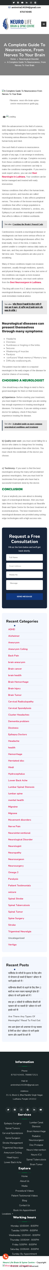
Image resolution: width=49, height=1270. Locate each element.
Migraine (13, 806)
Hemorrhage (15, 754)
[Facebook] (18, 2)
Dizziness (13, 727)
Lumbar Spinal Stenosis (21, 787)
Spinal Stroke (15, 898)
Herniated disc (16, 760)
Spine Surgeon (12, 1138)
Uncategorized (16, 938)
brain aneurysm (16, 662)
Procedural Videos (24, 1190)
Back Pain (13, 655)
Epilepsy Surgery (12, 1123)
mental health (16, 800)
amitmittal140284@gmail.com (26, 7)
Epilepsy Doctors (17, 734)
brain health (14, 675)
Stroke (12, 924)
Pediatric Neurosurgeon (36, 1138)
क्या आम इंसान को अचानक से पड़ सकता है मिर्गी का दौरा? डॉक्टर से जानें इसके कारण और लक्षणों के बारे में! (25, 1030)
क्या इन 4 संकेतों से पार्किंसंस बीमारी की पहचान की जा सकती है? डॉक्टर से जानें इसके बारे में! (24, 1005)
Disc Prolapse (36, 1145)
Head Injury (13, 1157)
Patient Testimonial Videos (24, 1195)
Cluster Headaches (18, 714)
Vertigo (12, 944)
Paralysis (13, 879)
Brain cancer (15, 668)
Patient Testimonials (19, 885)
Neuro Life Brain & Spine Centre (19, 1262)
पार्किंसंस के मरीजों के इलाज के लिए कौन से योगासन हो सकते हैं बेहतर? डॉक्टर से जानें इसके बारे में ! (24, 977)
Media (24, 1186)
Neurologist (14, 846)
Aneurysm (13, 642)
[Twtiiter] (14, 2)
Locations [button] (6, 1214)
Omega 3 (13, 872)
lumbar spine (15, 793)
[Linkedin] (27, 2)
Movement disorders (19, 819)
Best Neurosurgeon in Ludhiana (25, 282)
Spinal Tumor (15, 911)
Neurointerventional (19, 833)
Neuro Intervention (36, 1149)
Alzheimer (14, 635)
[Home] (18, 24)
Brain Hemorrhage (18, 681)
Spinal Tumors (12, 1128)
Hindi (11, 767)
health (11, 747)
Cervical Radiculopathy (20, 701)
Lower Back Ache (17, 780)
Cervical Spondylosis (19, 708)
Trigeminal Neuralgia (19, 931)
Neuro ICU (36, 1154)
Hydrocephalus (16, 773)
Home (13, 59)
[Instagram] (31, 2)
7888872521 (31, 1074)
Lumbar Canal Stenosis (36, 1124)
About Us (24, 1181)
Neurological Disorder (29, 59)
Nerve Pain (14, 826)
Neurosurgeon (16, 859)
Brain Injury (14, 688)
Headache (13, 741)
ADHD (11, 629)
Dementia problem (18, 721)
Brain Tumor (15, 695)
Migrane (12, 813)
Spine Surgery (16, 918)
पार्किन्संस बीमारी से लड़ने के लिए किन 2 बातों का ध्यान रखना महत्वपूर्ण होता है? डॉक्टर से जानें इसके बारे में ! (24, 991)
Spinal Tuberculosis (19, 905)
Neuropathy (14, 852)
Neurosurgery (16, 865)
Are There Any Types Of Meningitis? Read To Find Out (24, 1018)
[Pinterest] (35, 2)
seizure (12, 892)
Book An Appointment (24, 1210)
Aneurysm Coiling (18, 649)
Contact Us (24, 1205)
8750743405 (26, 12)
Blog (24, 1200)
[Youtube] (22, 2)
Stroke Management (13, 1142)
